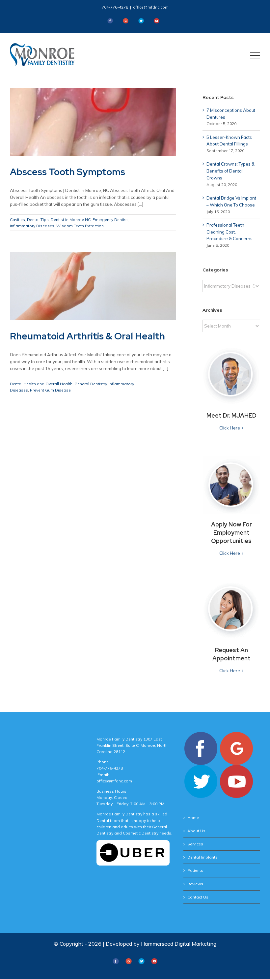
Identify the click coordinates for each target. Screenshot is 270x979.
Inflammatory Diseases (32, 225)
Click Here (229, 427)
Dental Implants (202, 857)
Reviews (195, 883)
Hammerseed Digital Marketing (178, 943)
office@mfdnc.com (151, 7)
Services (195, 843)
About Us (196, 830)
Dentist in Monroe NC (71, 219)
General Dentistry (90, 383)
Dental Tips (38, 219)
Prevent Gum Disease (50, 390)
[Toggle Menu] (255, 55)
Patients (195, 870)
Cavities (17, 219)
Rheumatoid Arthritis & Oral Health (87, 336)
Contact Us (197, 897)
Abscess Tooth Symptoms (67, 172)
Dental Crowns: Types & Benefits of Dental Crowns (230, 170)
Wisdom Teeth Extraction (80, 225)
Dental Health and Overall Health (41, 383)
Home (193, 817)
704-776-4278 (115, 7)
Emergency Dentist (110, 219)
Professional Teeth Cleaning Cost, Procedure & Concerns (229, 231)
